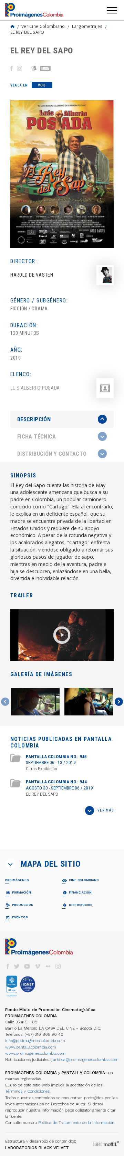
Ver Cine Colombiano (43, 26)
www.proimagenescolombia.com (35, 1053)
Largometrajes (87, 26)
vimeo (37, 966)
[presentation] (62, 419)
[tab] (62, 419)
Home (12, 26)
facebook (7, 966)
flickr (47, 966)
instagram (58, 966)
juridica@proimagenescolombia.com (85, 1059)
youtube (27, 966)
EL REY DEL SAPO (27, 32)
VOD (42, 85)
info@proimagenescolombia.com (35, 1040)
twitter (16, 966)
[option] (62, 174)
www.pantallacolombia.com (30, 1047)
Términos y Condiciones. (28, 1091)
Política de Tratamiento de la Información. (76, 1122)
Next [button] (119, 702)
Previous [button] (5, 702)
